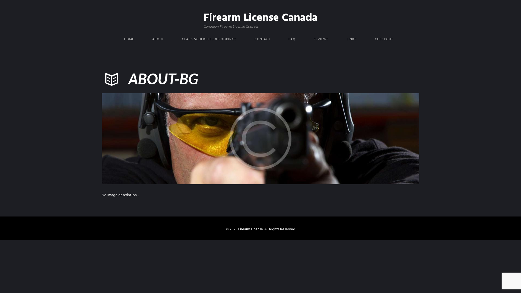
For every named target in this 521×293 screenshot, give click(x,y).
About (158, 39)
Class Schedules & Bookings (209, 39)
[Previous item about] (181, 138)
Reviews (321, 39)
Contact (262, 39)
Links (352, 39)
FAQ (292, 39)
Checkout (384, 39)
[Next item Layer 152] (339, 138)
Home (129, 39)
